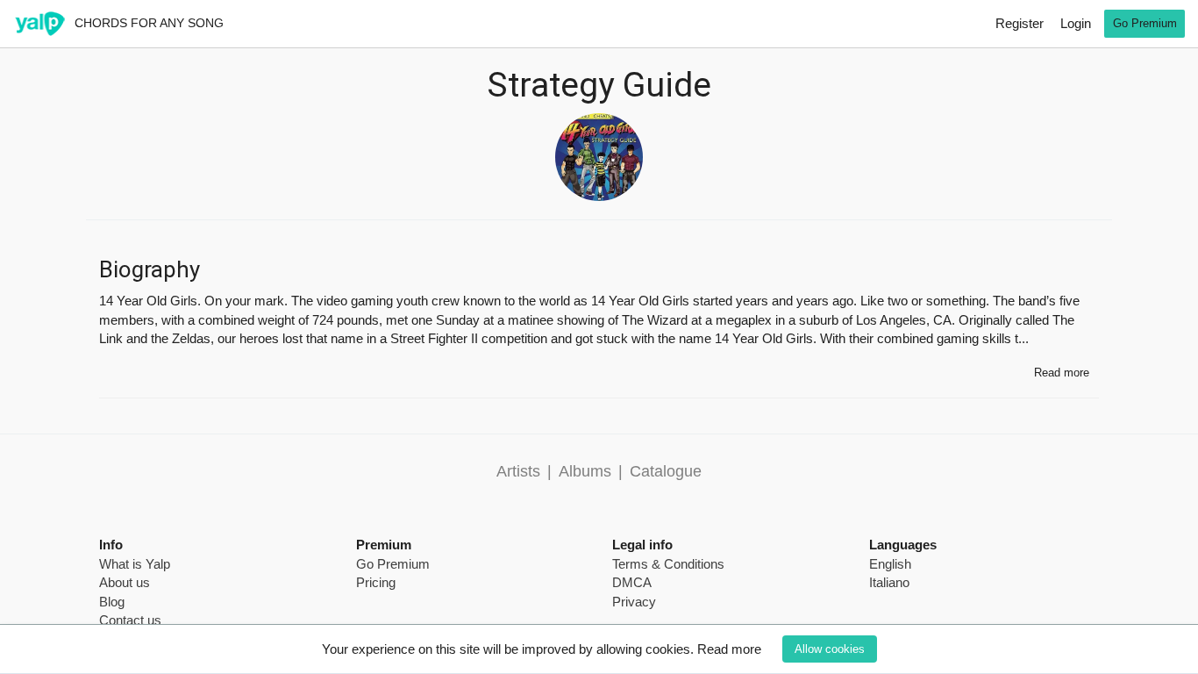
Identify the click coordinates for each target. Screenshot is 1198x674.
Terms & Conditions (668, 563)
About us (124, 582)
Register (1019, 23)
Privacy (634, 601)
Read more (729, 649)
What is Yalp (134, 563)
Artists (518, 471)
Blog (112, 601)
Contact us (130, 620)
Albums (585, 471)
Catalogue (666, 471)
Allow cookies (830, 649)
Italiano (889, 582)
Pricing (376, 582)
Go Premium (1145, 23)
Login (1075, 23)
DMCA (632, 582)
